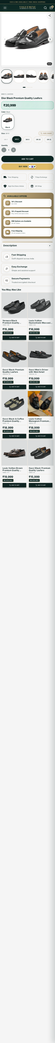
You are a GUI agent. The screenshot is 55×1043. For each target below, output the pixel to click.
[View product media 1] (6, 76)
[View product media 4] (43, 76)
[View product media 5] (31, 87)
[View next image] (50, 39)
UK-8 (16, 139)
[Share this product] (49, 15)
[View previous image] (4, 39)
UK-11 (49, 139)
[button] (27, 39)
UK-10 (38, 139)
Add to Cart (15, 337)
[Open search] (45, 7)
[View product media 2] (19, 76)
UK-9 (27, 139)
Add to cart (27, 159)
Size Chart (47, 133)
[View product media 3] (31, 76)
